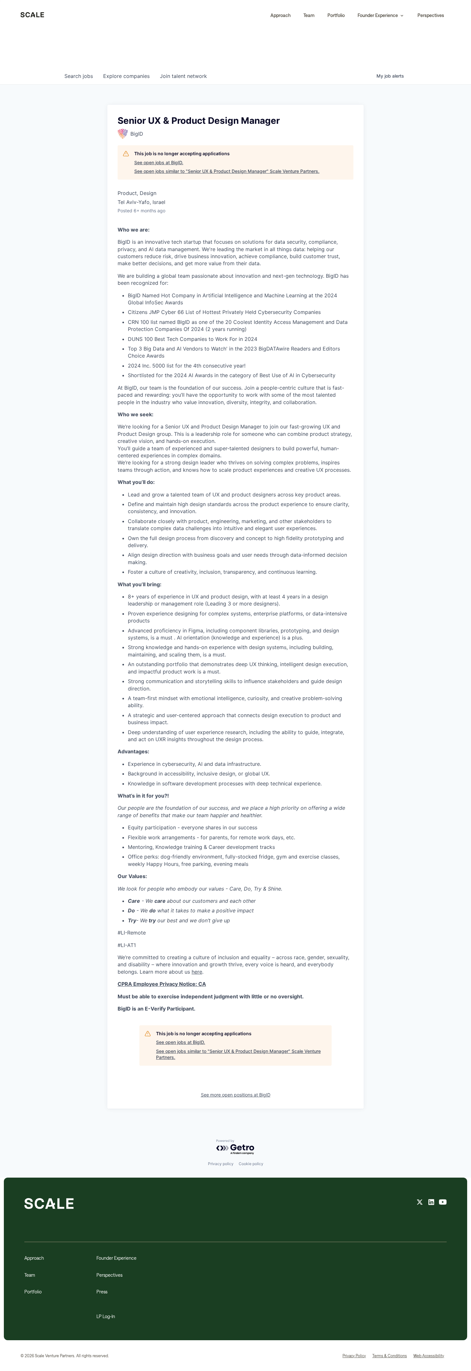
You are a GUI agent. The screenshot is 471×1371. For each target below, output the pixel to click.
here (197, 972)
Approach (280, 15)
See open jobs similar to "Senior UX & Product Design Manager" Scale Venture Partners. (226, 171)
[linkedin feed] (431, 1203)
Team (309, 15)
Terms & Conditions (389, 1355)
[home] (32, 15)
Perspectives (430, 15)
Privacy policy (221, 1163)
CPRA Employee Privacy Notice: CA (162, 984)
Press (101, 1291)
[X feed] (420, 1203)
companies (126, 76)
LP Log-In (105, 1316)
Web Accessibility (428, 1355)
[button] (381, 15)
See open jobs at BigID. (158, 162)
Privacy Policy (354, 1355)
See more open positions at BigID (235, 1094)
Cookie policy (251, 1163)
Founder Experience (116, 1258)
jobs (78, 76)
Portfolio (336, 15)
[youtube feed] (443, 1203)
